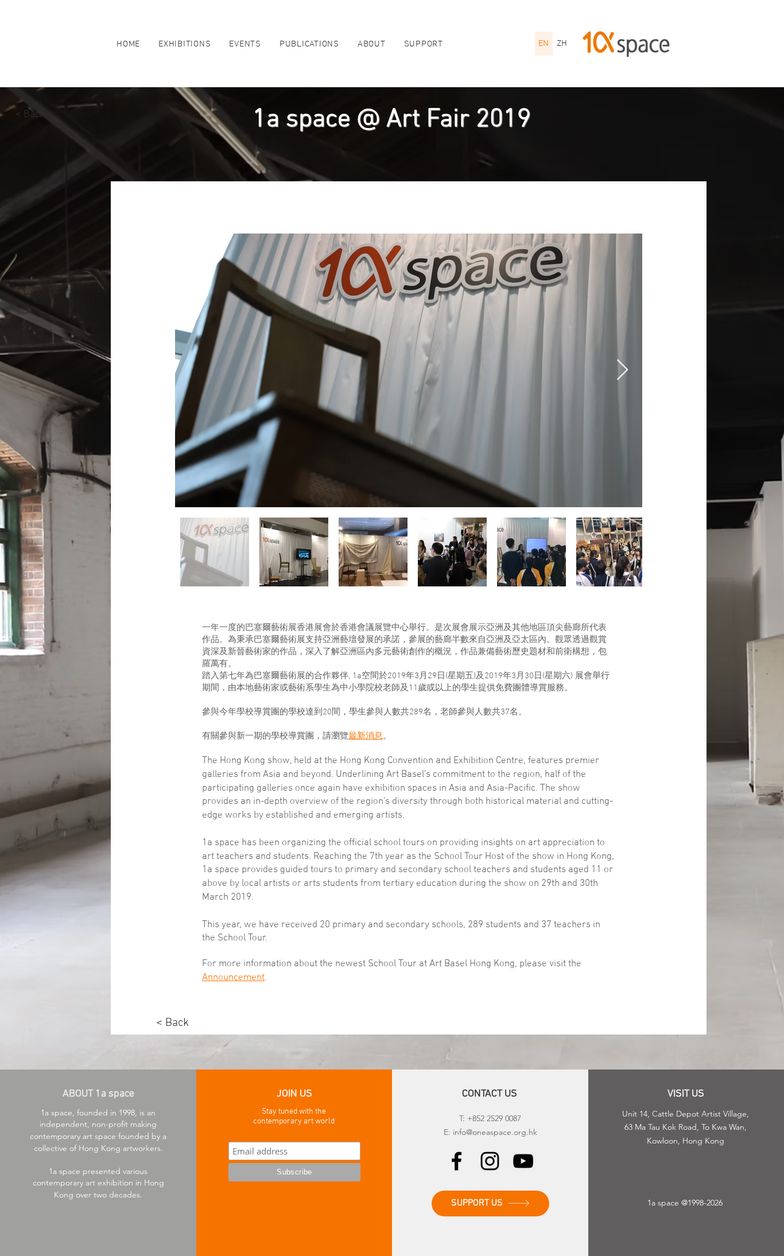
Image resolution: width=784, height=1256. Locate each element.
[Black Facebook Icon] (456, 1161)
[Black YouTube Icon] (523, 1161)
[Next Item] (622, 370)
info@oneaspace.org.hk (495, 1132)
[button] (371, 44)
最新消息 (365, 736)
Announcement (233, 977)
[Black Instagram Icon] (490, 1161)
